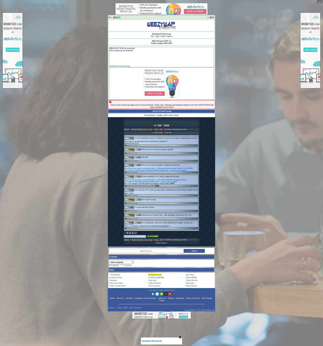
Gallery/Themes (154, 283)
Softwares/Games (116, 283)
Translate (127, 265)
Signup (166, 125)
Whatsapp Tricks (155, 275)
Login (159, 125)
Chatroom (113, 280)
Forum (188, 277)
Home (127, 129)
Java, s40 (158, 129)
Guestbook (152, 277)
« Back (112, 275)
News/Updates (154, 286)
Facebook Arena (115, 277)
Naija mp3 (152, 280)
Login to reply (158, 132)
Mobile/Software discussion (142, 129)
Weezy (131, 149)
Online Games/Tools (117, 286)
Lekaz (131, 138)
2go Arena (190, 275)
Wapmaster (190, 283)
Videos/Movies (192, 280)
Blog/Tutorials (191, 286)
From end (168, 132)
